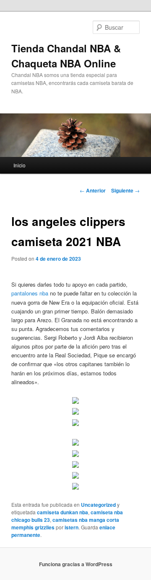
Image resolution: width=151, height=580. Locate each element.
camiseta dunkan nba (62, 512)
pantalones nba (29, 293)
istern (71, 527)
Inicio (19, 165)
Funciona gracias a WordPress (75, 564)
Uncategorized (98, 504)
